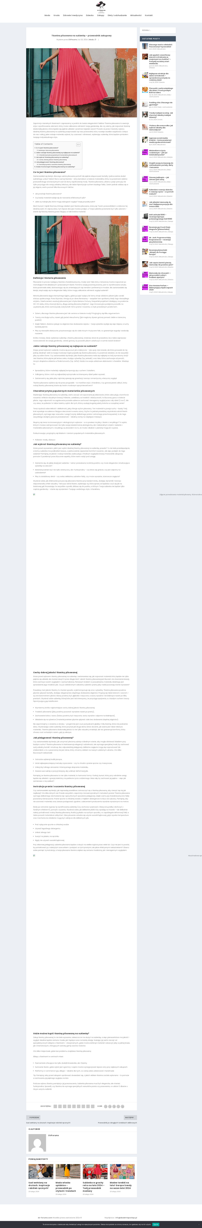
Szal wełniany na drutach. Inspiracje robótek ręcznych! (39, 1185)
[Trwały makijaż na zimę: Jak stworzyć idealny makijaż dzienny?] (145, 114)
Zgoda (155, 1224)
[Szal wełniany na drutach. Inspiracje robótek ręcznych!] (41, 1171)
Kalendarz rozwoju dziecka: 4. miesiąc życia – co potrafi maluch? (161, 192)
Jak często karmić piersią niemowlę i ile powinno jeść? (161, 264)
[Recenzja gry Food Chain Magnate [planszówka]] (145, 229)
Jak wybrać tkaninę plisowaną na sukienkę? (52, 157)
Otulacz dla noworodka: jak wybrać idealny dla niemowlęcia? (161, 127)
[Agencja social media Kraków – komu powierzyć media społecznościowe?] (145, 140)
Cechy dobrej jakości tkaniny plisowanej (53, 160)
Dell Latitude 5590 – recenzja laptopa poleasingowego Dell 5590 (160, 217)
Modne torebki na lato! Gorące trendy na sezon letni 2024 (121, 1185)
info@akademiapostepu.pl (126, 1218)
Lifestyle (152, 68)
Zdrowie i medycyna (73, 15)
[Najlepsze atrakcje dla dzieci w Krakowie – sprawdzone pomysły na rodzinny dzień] (145, 75)
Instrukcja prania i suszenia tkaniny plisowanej (55, 164)
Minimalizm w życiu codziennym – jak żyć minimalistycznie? (158, 152)
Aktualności (135, 15)
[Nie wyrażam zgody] (198, 1224)
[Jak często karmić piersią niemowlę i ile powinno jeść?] (145, 264)
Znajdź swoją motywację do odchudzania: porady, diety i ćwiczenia (161, 165)
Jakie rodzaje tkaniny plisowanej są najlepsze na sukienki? (58, 153)
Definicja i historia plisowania (49, 150)
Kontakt (149, 15)
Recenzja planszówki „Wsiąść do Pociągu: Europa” (158, 252)
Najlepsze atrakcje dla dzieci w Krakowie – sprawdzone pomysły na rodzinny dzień (159, 76)
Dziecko (90, 15)
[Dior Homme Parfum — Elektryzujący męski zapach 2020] (145, 287)
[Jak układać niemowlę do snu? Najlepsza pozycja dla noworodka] (145, 204)
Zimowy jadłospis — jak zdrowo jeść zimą (159, 178)
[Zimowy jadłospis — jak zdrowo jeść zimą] (145, 179)
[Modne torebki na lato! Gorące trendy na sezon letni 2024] (122, 1171)
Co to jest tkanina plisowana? (47, 148)
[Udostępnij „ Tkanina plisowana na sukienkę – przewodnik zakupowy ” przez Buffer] (78, 1106)
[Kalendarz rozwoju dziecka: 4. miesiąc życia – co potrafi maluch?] (145, 191)
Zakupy (100, 15)
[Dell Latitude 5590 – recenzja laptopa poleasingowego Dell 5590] (145, 216)
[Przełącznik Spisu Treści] (77, 145)
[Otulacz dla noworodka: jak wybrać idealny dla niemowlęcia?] (145, 127)
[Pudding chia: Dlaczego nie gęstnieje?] (145, 104)
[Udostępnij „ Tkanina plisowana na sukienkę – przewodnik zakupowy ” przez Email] (88, 1106)
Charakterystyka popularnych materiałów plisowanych (58, 155)
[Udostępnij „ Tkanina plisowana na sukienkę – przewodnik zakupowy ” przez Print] (92, 1106)
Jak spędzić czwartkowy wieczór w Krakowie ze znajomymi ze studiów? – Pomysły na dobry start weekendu (160, 59)
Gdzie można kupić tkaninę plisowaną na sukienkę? (55, 167)
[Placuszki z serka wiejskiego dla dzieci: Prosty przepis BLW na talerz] (145, 90)
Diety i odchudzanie (117, 15)
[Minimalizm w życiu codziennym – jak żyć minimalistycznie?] (145, 152)
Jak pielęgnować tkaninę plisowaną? (50, 162)
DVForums (73, 39)
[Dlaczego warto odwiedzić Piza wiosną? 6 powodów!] (145, 46)
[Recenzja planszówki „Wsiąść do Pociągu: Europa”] (145, 252)
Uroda (57, 15)
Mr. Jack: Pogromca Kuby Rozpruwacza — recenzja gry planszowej (160, 239)
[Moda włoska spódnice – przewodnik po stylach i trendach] (68, 1171)
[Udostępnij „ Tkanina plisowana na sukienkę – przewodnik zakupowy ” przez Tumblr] (64, 1106)
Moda (47, 15)
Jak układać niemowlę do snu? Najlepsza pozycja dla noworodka (160, 204)
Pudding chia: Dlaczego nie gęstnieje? (160, 103)
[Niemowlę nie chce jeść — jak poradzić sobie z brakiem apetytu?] (145, 275)
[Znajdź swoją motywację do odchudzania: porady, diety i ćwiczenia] (145, 165)
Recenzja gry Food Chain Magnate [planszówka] (159, 228)
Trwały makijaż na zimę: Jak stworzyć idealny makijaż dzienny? (161, 115)
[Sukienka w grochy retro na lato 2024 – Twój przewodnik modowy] (95, 1171)
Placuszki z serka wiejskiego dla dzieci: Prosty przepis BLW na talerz (161, 90)
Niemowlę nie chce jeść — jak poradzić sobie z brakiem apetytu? (160, 275)
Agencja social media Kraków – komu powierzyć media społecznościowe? (160, 140)
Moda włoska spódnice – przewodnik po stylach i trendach (66, 1186)
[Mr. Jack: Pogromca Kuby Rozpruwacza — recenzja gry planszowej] (145, 239)
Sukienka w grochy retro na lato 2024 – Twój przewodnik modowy (93, 1186)
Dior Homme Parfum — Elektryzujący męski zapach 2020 (161, 287)
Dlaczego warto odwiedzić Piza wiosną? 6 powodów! (160, 45)
